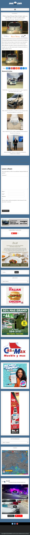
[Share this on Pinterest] (14, 68)
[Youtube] (17, 524)
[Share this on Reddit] (16, 68)
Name (3, 191)
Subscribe (20, 515)
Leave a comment (20, 19)
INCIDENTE (15, 13)
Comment (4, 175)
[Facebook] (15, 524)
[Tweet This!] (7, 68)
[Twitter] (12, 524)
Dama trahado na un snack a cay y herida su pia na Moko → (16, 162)
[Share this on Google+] (12, 68)
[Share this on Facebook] (9, 68)
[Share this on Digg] (21, 68)
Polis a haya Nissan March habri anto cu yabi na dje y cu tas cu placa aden (15, 17)
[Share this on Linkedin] (24, 68)
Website (4, 196)
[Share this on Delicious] (26, 68)
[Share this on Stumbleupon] (19, 68)
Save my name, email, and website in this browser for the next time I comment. (14, 201)
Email (3, 194)
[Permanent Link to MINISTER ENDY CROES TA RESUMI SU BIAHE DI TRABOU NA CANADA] (15, 143)
